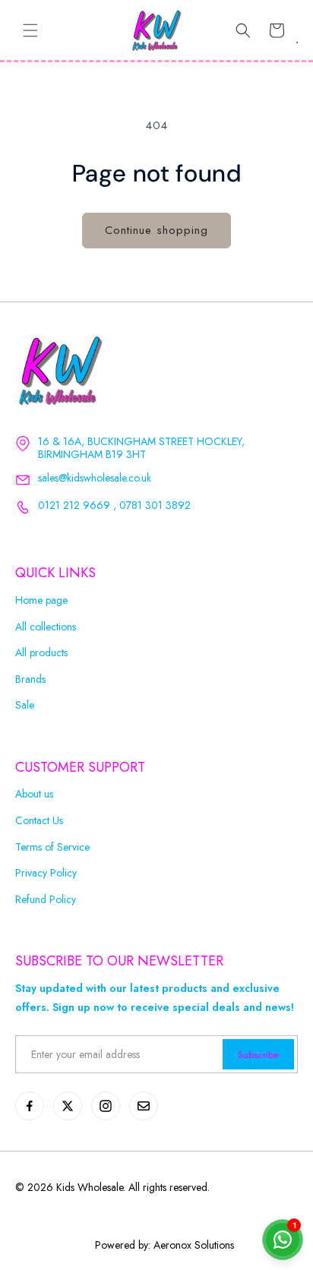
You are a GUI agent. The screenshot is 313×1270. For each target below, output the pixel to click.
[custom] (29, 1106)
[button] (30, 30)
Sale (24, 705)
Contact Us (39, 820)
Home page (41, 600)
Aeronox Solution (191, 1245)
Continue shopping (156, 230)
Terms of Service (52, 847)
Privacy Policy (46, 873)
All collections (45, 627)
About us (34, 794)
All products (41, 653)
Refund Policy (45, 899)
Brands (30, 679)
